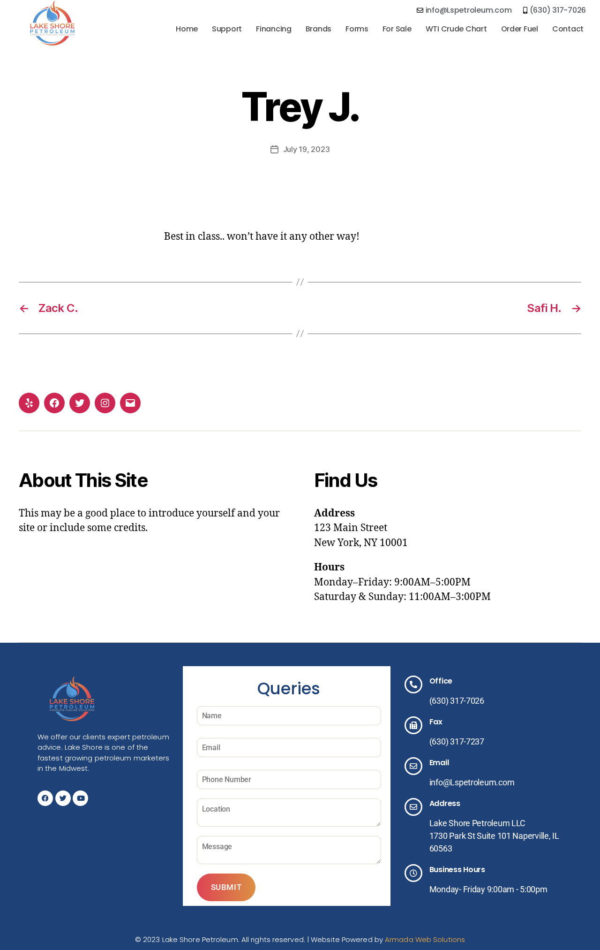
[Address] (413, 807)
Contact (568, 28)
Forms (356, 28)
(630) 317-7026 (456, 701)
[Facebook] (54, 403)
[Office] (413, 684)
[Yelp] (29, 403)
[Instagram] (105, 403)
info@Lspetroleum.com (472, 782)
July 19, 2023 (306, 149)
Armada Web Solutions (425, 939)
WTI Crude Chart (456, 28)
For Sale (397, 28)
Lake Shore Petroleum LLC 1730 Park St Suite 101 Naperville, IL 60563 (494, 835)
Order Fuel (519, 28)
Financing (274, 28)
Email (439, 762)
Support (227, 28)
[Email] (130, 403)
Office (440, 681)
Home (187, 28)
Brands (318, 28)
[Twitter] (79, 403)
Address (444, 803)
